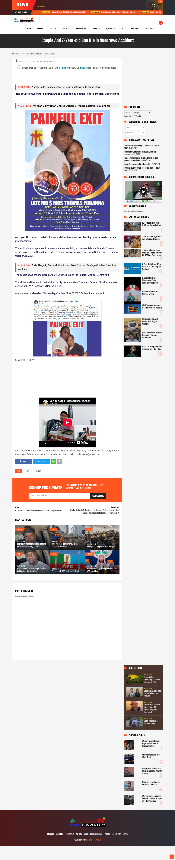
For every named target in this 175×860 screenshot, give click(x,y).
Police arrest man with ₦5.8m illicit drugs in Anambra (150, 321)
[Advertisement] (65, 76)
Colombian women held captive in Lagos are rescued (111, 12)
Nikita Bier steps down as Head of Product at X (151, 784)
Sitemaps (50, 834)
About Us (59, 834)
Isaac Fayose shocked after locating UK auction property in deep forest (152, 708)
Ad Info (79, 834)
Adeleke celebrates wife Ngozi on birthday (150, 293)
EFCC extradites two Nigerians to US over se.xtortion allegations (150, 280)
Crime (54, 554)
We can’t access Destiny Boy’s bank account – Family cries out (151, 743)
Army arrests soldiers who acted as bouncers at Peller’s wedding (152, 771)
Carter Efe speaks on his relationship (137, 164)
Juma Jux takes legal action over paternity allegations (152, 238)
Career (125, 834)
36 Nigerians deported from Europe (100, 546)
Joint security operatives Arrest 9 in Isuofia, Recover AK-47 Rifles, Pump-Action (152, 253)
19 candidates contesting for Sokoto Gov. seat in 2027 (62, 12)
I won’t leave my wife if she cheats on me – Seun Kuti (142, 169)
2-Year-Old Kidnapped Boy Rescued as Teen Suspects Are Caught (151, 267)
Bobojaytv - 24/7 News (93, 840)
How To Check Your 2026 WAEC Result (151, 756)
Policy (107, 834)
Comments (131, 133)
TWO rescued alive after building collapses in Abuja (65, 545)
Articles (148, 29)
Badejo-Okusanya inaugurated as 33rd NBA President (102, 570)
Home (29, 29)
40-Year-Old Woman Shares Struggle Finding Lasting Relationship (71, 106)
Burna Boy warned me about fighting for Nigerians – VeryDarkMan (31, 545)
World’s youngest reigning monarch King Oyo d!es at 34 (152, 307)
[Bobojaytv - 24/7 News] (87, 828)
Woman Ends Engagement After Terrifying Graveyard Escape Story (65, 87)
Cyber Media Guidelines (93, 834)
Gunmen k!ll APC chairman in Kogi (65, 571)
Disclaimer (116, 834)
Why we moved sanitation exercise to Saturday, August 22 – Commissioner (152, 798)
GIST (28, 471)
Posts (129, 128)
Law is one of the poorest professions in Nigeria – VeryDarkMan (32, 570)
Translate (138, 116)
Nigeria (38, 471)
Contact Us (69, 834)
